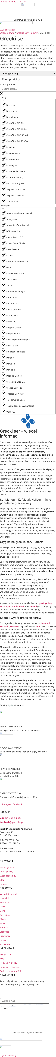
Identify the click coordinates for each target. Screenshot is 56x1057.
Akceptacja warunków (9, 999)
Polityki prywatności (8, 1007)
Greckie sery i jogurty (27, 33)
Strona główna (7, 33)
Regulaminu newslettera (33, 1004)
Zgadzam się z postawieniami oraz (23, 1005)
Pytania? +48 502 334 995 (13, 1)
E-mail (2, 997)
